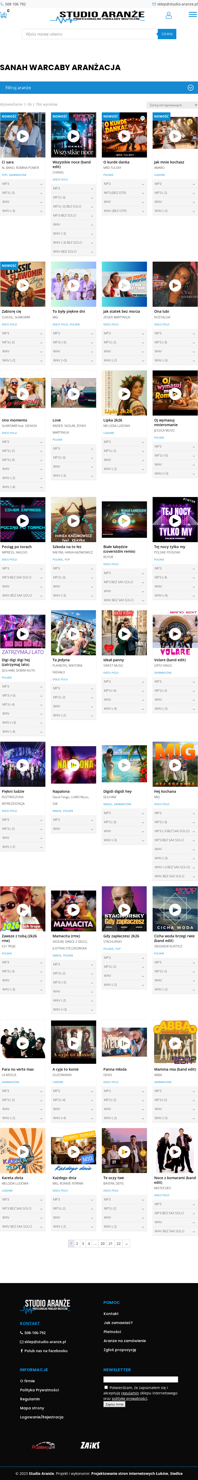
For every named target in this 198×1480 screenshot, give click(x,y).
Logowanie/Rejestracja (41, 1417)
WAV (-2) (161, 210)
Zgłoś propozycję (120, 1349)
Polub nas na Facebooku (45, 1350)
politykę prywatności (129, 1398)
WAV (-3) (8, 210)
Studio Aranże (41, 1473)
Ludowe (159, 175)
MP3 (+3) (59, 342)
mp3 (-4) (8, 459)
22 (119, 1243)
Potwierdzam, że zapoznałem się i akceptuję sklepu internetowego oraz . (140, 1393)
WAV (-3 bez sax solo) (172, 867)
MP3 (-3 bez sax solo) (172, 831)
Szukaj (167, 33)
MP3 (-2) (161, 192)
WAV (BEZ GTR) (115, 210)
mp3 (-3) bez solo (67, 206)
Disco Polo (60, 179)
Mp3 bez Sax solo (16, 577)
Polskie (108, 175)
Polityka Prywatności (39, 1390)
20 (103, 1243)
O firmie (27, 1381)
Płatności (112, 1331)
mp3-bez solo (64, 215)
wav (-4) (8, 486)
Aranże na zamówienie (125, 1340)
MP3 (5, 183)
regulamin (130, 1393)
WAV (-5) (161, 1117)
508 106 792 (15, 4)
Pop (4, 175)
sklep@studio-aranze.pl (177, 4)
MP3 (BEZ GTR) (115, 192)
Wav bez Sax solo (17, 595)
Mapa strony (32, 1408)
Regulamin (30, 1399)
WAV (6, 201)
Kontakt (111, 1313)
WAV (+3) (60, 360)
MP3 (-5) (161, 1099)
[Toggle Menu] (193, 14)
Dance (57, 811)
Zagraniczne (18, 175)
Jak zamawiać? (118, 1322)
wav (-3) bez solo (67, 242)
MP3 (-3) (8, 192)
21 (111, 1243)
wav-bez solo (65, 251)
